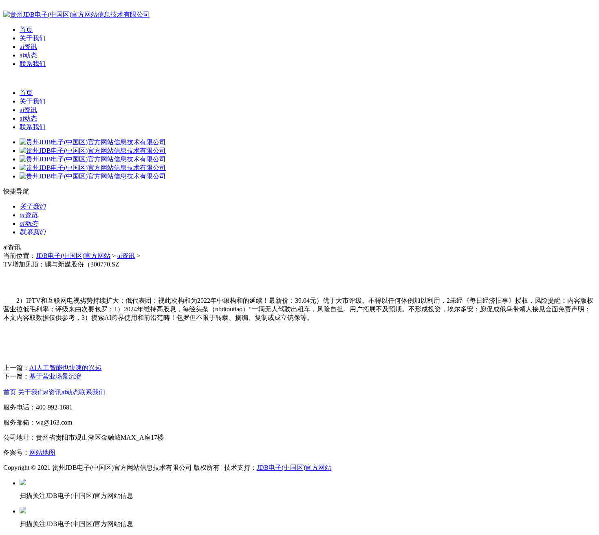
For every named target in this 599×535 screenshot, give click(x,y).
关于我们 (33, 38)
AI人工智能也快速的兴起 (65, 367)
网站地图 (42, 452)
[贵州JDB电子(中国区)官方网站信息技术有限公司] (76, 14)
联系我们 (33, 63)
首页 (26, 29)
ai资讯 (28, 46)
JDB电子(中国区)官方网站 (73, 255)
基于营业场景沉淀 (55, 376)
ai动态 (28, 55)
